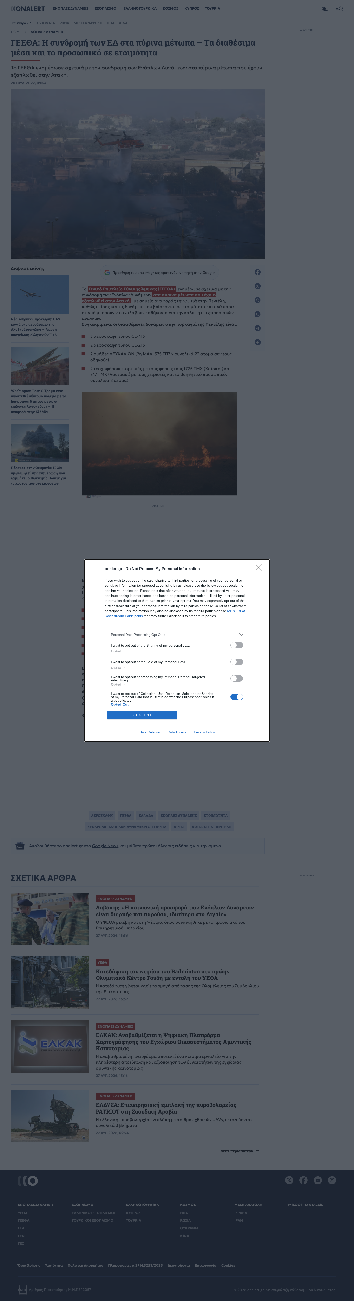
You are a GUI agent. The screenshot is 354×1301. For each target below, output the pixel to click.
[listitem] (177, 634)
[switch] (236, 645)
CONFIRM (142, 715)
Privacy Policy (204, 732)
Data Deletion (149, 732)
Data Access (177, 732)
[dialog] (177, 650)
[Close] (260, 569)
